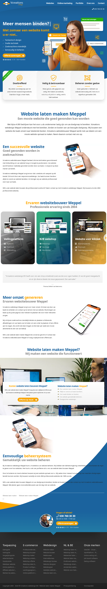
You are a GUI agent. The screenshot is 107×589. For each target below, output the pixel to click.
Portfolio (79, 3)
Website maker (48, 550)
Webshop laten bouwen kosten (30, 564)
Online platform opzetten (9, 567)
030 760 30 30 (99, 9)
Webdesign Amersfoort (70, 564)
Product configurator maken (30, 567)
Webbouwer (47, 555)
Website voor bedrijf (70, 570)
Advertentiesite (8, 558)
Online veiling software (91, 555)
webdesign (32, 586)
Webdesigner (48, 567)
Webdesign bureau (50, 561)
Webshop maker (29, 555)
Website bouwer (49, 553)
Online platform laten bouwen (30, 573)
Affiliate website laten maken (9, 570)
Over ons (90, 3)
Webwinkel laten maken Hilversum (70, 555)
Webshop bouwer (29, 553)
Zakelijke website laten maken (50, 570)
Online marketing (64, 3)
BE (71, 545)
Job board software (91, 558)
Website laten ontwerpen (50, 573)
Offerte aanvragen (12, 55)
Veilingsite (6, 553)
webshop (45, 94)
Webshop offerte (29, 561)
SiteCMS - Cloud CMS (91, 550)
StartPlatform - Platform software (91, 553)
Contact (101, 3)
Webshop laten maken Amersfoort (70, 550)
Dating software (89, 561)
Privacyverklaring (70, 586)
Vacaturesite (7, 561)
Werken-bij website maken (9, 573)
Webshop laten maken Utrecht (70, 553)
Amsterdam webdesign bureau (70, 567)
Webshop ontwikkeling (30, 558)
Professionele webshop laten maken (30, 550)
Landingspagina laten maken (30, 570)
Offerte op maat (26, 399)
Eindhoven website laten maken (70, 561)
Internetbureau (48, 558)
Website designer (49, 564)
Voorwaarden (89, 586)
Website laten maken (14, 3)
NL (65, 545)
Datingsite (6, 550)
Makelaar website (9, 564)
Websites (50, 3)
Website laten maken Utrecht (70, 558)
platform (53, 94)
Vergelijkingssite (9, 555)
